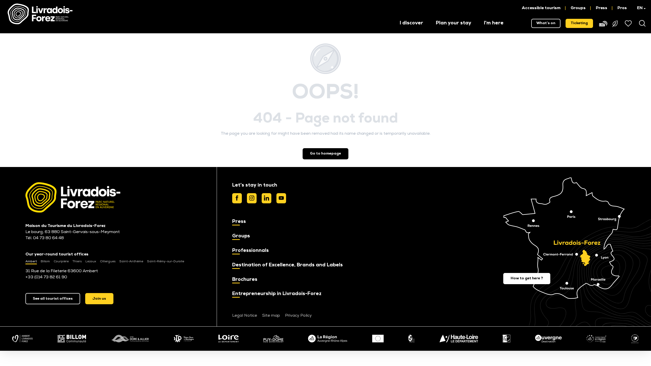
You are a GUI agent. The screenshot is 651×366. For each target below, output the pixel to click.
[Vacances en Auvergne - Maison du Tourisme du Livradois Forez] (40, 14)
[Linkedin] (266, 198)
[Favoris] (629, 23)
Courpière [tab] (61, 261)
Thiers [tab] (77, 261)
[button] (639, 8)
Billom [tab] (45, 261)
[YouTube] (281, 198)
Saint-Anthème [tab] (131, 261)
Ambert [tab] (31, 261)
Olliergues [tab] (107, 261)
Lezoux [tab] (90, 261)
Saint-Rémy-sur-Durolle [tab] (165, 261)
